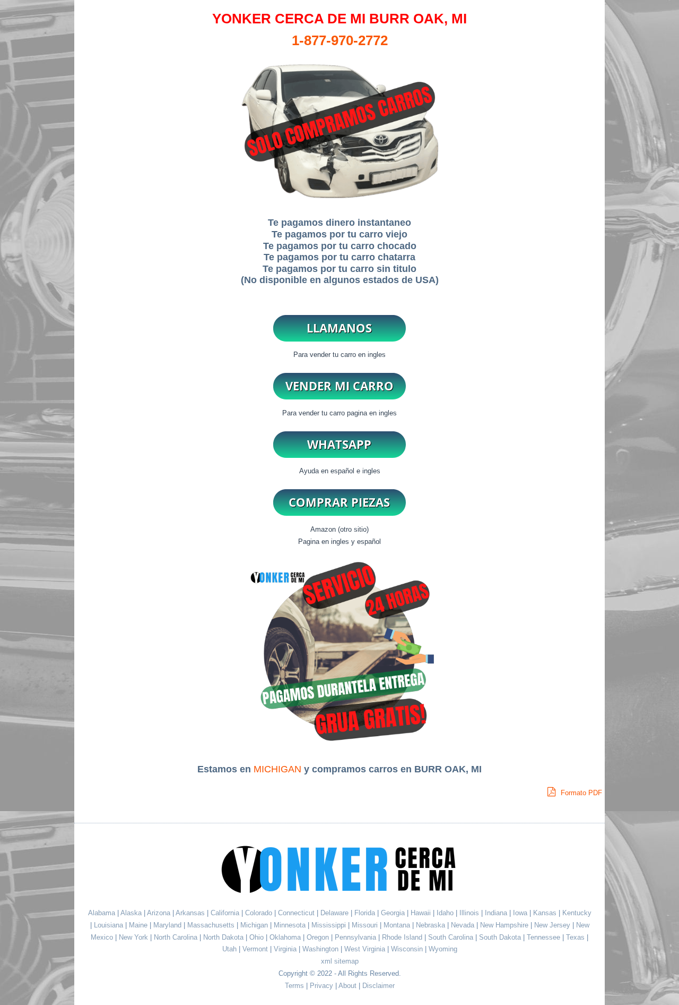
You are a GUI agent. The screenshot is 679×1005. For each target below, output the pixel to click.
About (347, 986)
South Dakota (501, 937)
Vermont (256, 949)
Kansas (546, 913)
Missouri (366, 925)
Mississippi (329, 925)
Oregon (319, 937)
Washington (321, 949)
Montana (398, 925)
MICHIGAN (277, 769)
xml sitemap (340, 961)
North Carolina (176, 937)
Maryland (168, 925)
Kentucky (576, 913)
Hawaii (422, 913)
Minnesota (291, 925)
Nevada (463, 925)
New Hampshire (505, 925)
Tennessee (544, 937)
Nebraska (431, 925)
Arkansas (190, 913)
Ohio (257, 937)
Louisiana (109, 925)
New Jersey (553, 925)
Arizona (158, 913)
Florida (365, 913)
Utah (230, 949)
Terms (294, 986)
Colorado (259, 913)
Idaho (446, 913)
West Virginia (365, 949)
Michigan (255, 925)
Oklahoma (286, 937)
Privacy (321, 986)
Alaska (131, 913)
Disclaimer (378, 986)
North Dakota (224, 937)
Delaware (335, 913)
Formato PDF (580, 793)
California (225, 913)
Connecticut (297, 913)
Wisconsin (408, 949)
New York (134, 937)
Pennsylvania (356, 937)
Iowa (521, 913)
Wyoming (443, 949)
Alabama (101, 913)
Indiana (497, 913)
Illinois (470, 913)
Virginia (286, 949)
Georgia (394, 913)
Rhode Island (403, 937)
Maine (139, 925)
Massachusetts (212, 925)
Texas (576, 937)
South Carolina (451, 937)
